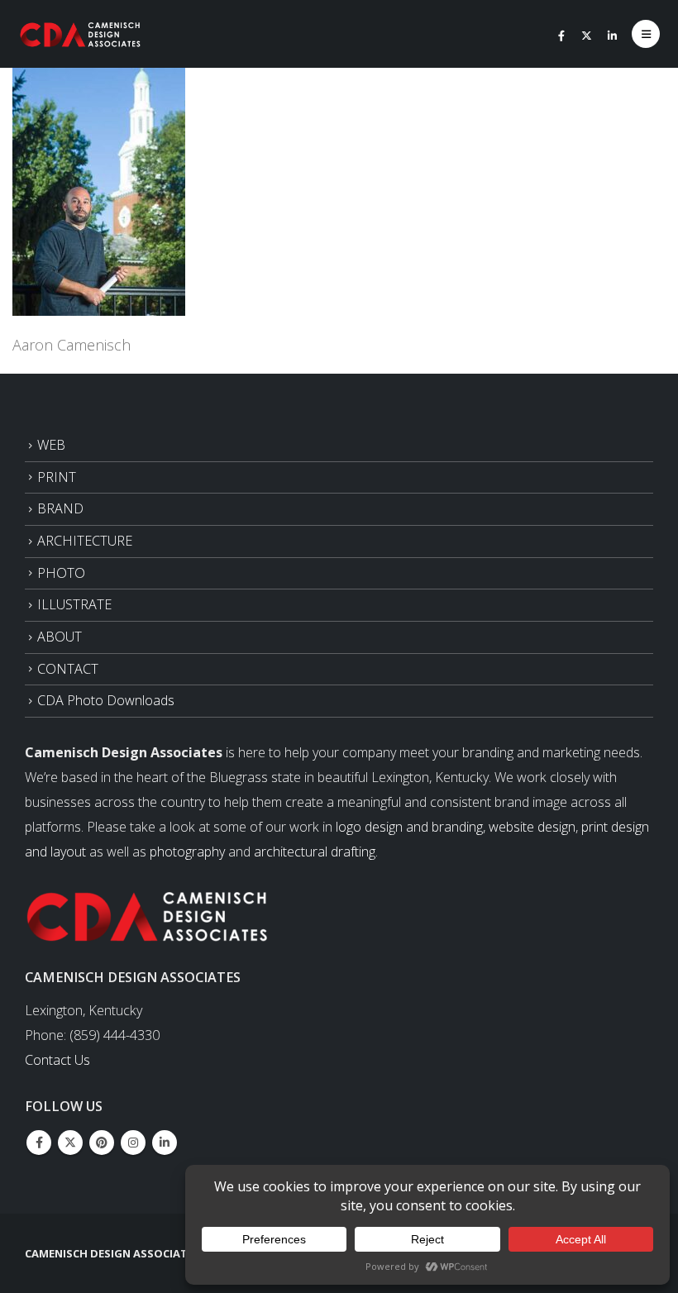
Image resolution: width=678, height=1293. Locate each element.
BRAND (60, 508)
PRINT (56, 477)
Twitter (70, 1142)
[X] (587, 35)
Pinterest (101, 1142)
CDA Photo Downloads (105, 700)
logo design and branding (409, 827)
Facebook (38, 1142)
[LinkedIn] (613, 35)
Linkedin (164, 1142)
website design (532, 827)
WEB (51, 445)
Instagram (133, 1142)
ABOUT (59, 636)
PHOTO (61, 573)
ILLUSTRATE (74, 604)
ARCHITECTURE (84, 541)
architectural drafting (314, 851)
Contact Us (57, 1060)
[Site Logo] (81, 34)
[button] (646, 34)
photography (187, 851)
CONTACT (67, 669)
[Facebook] (561, 35)
